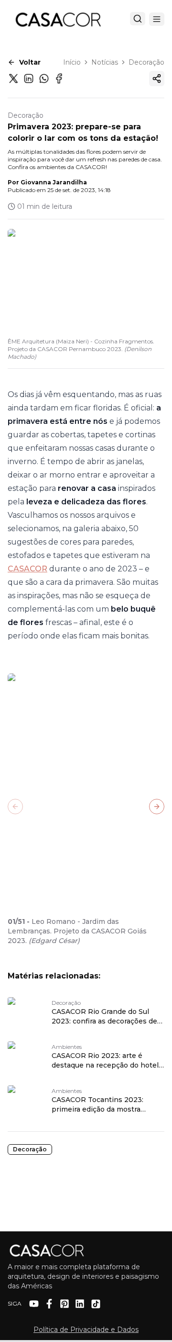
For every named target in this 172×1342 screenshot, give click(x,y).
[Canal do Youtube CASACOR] (34, 1303)
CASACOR (27, 568)
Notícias (104, 62)
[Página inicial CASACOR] (58, 19)
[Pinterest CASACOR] (64, 1303)
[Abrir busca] (137, 18)
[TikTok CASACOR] (95, 1303)
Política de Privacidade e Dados (86, 1329)
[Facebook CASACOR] (49, 1303)
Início (72, 62)
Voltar (30, 62)
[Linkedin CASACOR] (80, 1303)
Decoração (146, 62)
